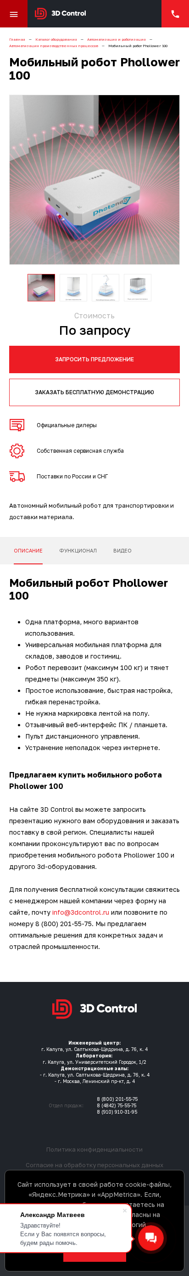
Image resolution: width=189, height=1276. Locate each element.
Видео (122, 550)
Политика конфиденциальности (94, 1149)
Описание (28, 550)
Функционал (78, 550)
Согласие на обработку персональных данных (94, 1165)
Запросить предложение (94, 359)
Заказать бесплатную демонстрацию (94, 392)
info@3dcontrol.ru (80, 912)
